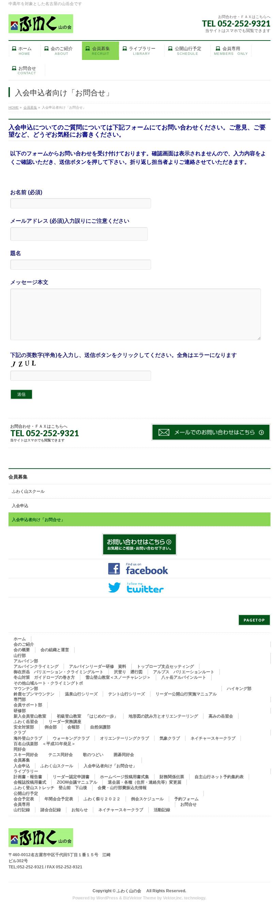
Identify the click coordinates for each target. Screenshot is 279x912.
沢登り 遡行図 (128, 672)
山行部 (20, 655)
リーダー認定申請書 (71, 776)
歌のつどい (93, 754)
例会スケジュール (147, 799)
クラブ (20, 732)
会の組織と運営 (54, 649)
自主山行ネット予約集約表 (219, 776)
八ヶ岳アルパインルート (183, 677)
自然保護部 (100, 727)
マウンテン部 (26, 688)
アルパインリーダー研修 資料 (97, 666)
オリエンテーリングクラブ (124, 738)
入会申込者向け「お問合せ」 (38, 519)
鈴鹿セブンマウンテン (34, 694)
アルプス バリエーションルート (183, 672)
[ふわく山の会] (41, 25)
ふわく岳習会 (26, 721)
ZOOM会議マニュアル (77, 782)
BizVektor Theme (139, 898)
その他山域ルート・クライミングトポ (48, 683)
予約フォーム (186, 799)
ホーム (20, 638)
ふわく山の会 (131, 891)
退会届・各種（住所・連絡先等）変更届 (144, 782)
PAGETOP (254, 620)
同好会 (20, 749)
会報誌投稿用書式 (30, 782)
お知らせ (79, 809)
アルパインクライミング (36, 666)
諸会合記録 (50, 809)
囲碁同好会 (124, 754)
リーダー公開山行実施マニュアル (186, 694)
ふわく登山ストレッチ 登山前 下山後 (50, 787)
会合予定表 (24, 799)
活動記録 (162, 809)
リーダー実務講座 (65, 721)
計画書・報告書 (28, 776)
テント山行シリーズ (126, 694)
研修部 (20, 710)
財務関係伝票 (172, 776)
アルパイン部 (26, 661)
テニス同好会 (60, 754)
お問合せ (188, 804)
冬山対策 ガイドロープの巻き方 (44, 677)
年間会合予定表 (59, 799)
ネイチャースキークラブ (213, 738)
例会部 (51, 727)
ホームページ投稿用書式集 (124, 776)
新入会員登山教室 (30, 716)
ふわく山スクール (28, 491)
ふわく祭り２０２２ (102, 799)
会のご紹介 (24, 644)
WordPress (107, 898)
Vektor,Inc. (173, 898)
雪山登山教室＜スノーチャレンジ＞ (118, 677)
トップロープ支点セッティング (165, 666)
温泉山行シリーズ (81, 694)
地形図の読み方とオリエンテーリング (163, 716)
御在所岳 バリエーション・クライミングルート (58, 672)
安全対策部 (24, 727)
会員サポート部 (28, 705)
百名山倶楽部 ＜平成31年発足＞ (45, 743)
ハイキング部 (239, 688)
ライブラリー (26, 771)
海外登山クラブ (28, 738)
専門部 (20, 699)
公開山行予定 (26, 793)
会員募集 (18, 476)
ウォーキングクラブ (71, 738)
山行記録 (22, 809)
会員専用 (22, 804)
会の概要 (22, 649)
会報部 (73, 727)
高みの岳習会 (221, 716)
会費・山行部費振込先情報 (122, 787)
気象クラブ (170, 738)
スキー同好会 (26, 754)
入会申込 (20, 505)
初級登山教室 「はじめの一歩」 (87, 716)
